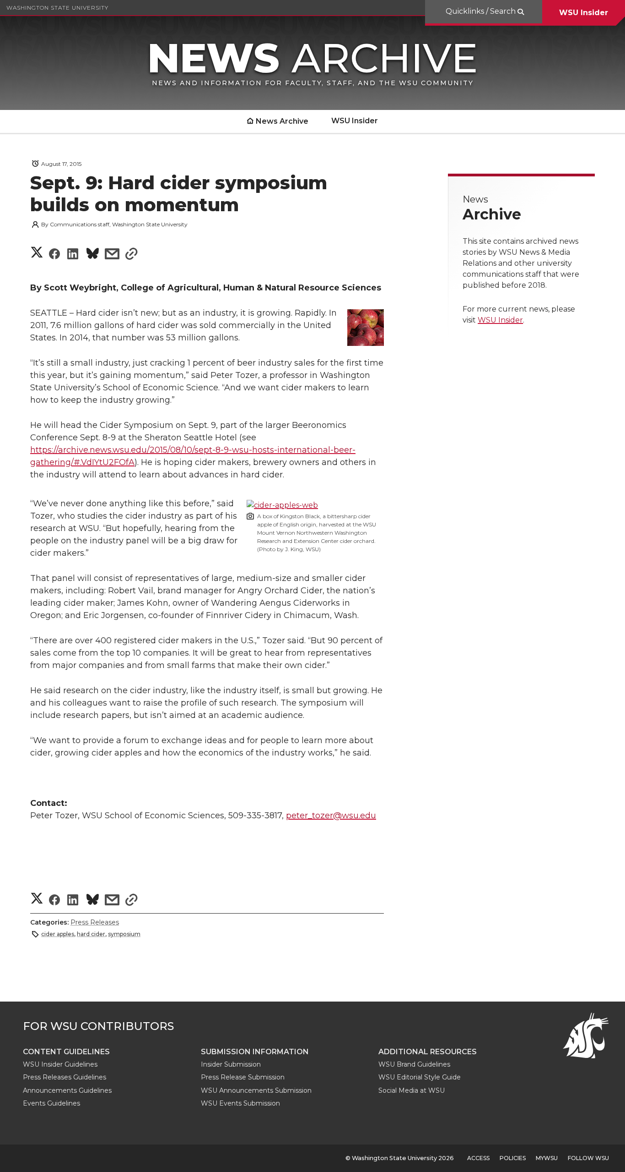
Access (478, 1158)
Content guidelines (66, 1051)
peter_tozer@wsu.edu (331, 816)
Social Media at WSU (411, 1090)
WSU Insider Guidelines (60, 1064)
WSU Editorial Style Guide (419, 1077)
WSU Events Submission (240, 1103)
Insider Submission (231, 1064)
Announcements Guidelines (67, 1090)
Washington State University (57, 7)
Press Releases (94, 922)
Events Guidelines (51, 1103)
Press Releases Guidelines (64, 1077)
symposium (124, 934)
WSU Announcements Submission (256, 1090)
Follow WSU (588, 1158)
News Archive (282, 121)
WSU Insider (583, 12)
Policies (513, 1158)
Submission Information (255, 1051)
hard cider (91, 934)
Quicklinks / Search (481, 11)
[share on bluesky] (92, 255)
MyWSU (547, 1158)
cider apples (57, 934)
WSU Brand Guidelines (414, 1064)
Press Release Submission (243, 1077)
